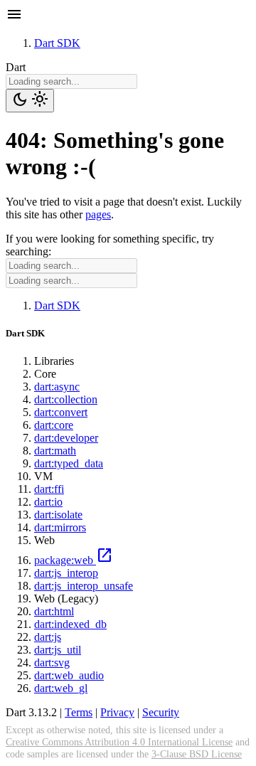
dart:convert (60, 412)
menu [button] (14, 14)
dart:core (53, 425)
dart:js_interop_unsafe (83, 586)
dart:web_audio (69, 675)
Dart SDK (57, 43)
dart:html (54, 611)
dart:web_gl (60, 688)
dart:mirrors (60, 527)
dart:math (55, 451)
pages (98, 214)
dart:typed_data (68, 463)
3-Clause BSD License (196, 754)
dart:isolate (58, 515)
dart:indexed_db (70, 624)
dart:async (57, 387)
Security (160, 712)
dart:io (48, 502)
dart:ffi (49, 489)
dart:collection (65, 399)
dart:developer (66, 438)
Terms (78, 712)
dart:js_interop (66, 573)
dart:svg (52, 662)
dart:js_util (57, 650)
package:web (73, 560)
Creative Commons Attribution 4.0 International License (119, 742)
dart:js (47, 637)
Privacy (117, 712)
